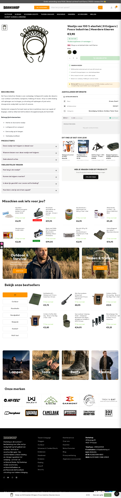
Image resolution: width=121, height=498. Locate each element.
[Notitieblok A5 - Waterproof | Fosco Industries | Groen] (35, 299)
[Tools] (45, 365)
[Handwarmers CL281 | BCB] (8, 235)
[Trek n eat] (108, 400)
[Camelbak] (50, 413)
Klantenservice (68, 438)
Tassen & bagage (44, 438)
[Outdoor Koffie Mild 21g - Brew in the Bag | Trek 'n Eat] (35, 321)
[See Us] (12, 477)
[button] (92, 41)
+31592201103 (99, 447)
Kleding (18, 14)
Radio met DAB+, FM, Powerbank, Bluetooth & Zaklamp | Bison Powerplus (51, 232)
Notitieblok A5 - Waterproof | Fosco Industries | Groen (50, 295)
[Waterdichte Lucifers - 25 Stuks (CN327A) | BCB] (99, 214)
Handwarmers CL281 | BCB (19, 229)
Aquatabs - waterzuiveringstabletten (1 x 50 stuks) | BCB (21, 210)
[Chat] (116, 493)
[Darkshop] (11, 7)
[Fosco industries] (70, 413)
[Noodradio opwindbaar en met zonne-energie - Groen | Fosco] (38, 213)
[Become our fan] (4, 477)
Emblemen (41, 452)
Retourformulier (69, 448)
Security (41, 470)
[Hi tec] (12, 400)
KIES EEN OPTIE (101, 58)
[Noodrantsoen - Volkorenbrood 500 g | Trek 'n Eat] (69, 214)
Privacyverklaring (69, 455)
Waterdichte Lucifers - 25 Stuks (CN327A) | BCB (112, 210)
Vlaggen (41, 441)
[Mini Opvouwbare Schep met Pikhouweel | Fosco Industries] (66, 299)
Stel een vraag (91, 177)
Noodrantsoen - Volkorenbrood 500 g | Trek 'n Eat (82, 209)
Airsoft (40, 466)
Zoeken (100, 7)
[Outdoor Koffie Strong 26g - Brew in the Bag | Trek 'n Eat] (98, 299)
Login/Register (111, 7)
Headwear (61, 14)
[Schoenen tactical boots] (75, 365)
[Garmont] (70, 400)
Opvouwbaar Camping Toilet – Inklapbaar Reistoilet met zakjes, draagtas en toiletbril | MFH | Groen (82, 317)
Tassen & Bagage (47, 14)
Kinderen (71, 14)
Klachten (66, 445)
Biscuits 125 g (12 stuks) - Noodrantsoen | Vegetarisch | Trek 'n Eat (82, 232)
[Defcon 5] (89, 400)
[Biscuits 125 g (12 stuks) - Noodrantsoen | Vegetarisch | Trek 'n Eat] (69, 235)
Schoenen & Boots (31, 14)
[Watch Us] (8, 477)
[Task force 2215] (89, 413)
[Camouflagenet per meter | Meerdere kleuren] (99, 235)
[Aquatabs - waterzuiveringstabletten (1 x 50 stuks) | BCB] (8, 214)
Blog (64, 452)
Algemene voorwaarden (72, 459)
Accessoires (82, 14)
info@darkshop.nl (102, 450)
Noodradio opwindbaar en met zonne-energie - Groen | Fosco (51, 211)
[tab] (4, 27)
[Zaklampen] (16, 365)
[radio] (69, 52)
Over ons (66, 441)
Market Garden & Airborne (15, 17)
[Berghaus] (12, 413)
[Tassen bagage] (100, 263)
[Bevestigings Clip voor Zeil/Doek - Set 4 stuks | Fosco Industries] (98, 321)
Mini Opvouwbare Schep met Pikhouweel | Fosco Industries (81, 295)
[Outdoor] (41, 263)
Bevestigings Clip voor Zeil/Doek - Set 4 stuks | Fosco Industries (113, 316)
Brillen (93, 14)
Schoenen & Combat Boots (48, 448)
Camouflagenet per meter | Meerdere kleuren (113, 230)
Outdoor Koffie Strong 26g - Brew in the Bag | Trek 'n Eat (113, 295)
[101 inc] (108, 413)
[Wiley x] (31, 400)
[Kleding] (104, 365)
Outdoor (8, 14)
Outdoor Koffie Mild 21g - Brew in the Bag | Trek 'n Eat (50, 315)
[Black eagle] (50, 400)
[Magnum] (31, 413)
